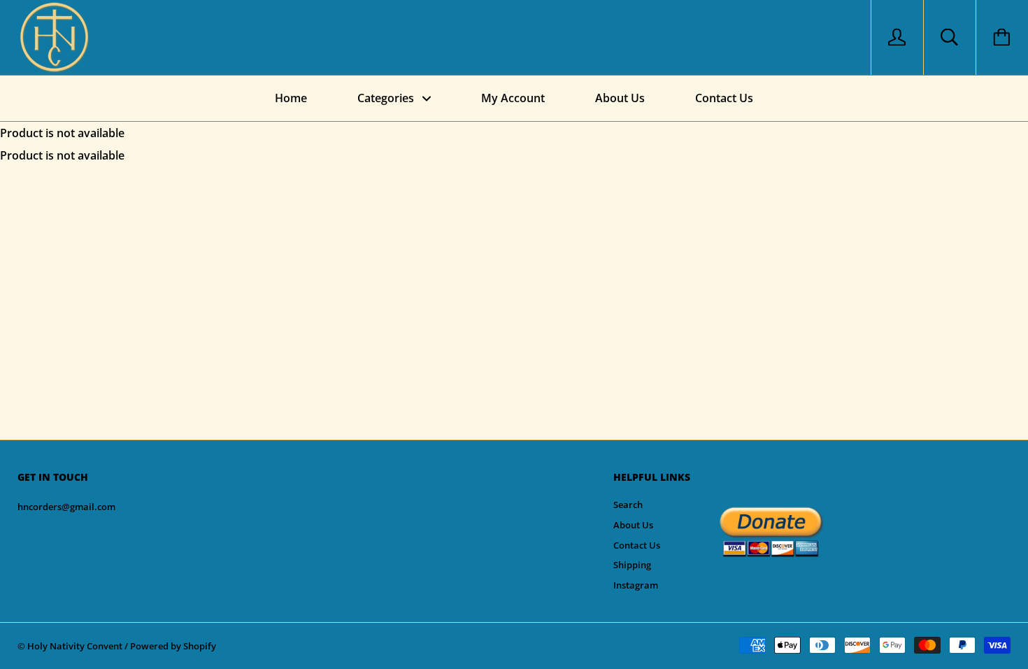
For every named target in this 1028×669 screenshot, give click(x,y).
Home (291, 98)
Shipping (632, 564)
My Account (513, 98)
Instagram (635, 585)
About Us (620, 98)
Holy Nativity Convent (74, 646)
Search (628, 504)
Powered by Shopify (173, 646)
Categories (387, 98)
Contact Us (724, 98)
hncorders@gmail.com (66, 506)
